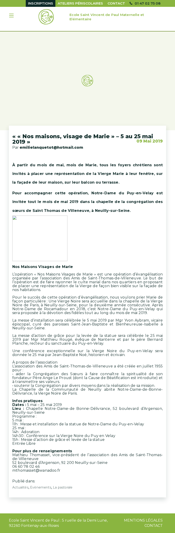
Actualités (20, 487)
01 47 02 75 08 (147, 3)
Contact (116, 3)
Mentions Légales (143, 520)
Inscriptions (40, 3)
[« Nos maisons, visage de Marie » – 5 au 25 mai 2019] (87, 80)
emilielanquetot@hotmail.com (51, 147)
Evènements (40, 487)
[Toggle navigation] (12, 16)
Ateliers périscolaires (80, 3)
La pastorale (62, 487)
